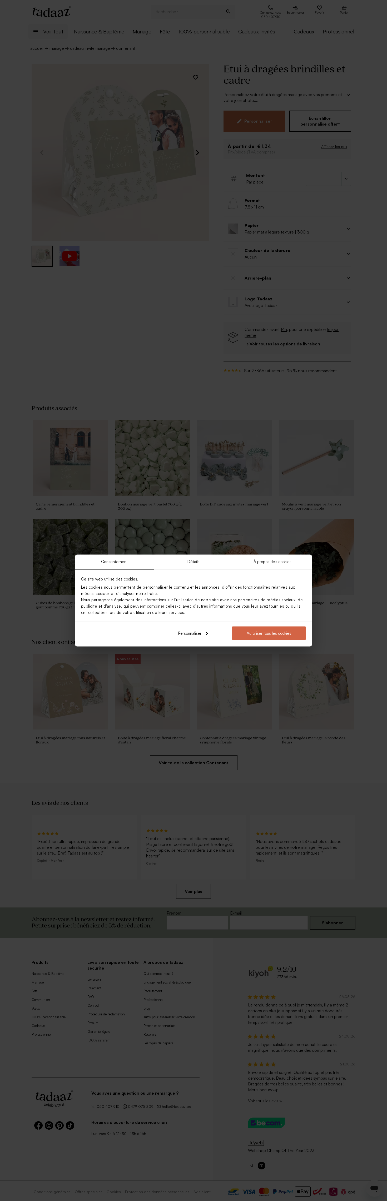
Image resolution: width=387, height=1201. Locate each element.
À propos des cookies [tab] (273, 561)
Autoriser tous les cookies (269, 633)
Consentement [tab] (114, 561)
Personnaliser (189, 633)
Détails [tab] (193, 561)
